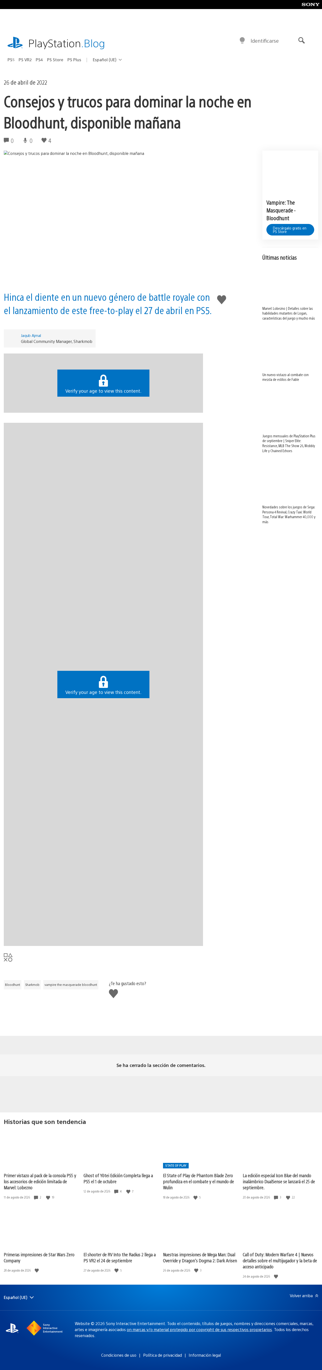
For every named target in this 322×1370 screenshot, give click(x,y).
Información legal (205, 1355)
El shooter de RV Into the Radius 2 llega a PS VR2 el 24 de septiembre (120, 1257)
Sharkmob (32, 985)
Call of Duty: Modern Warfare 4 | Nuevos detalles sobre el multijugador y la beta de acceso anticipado (280, 1260)
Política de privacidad (162, 1355)
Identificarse (265, 40)
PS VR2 (25, 59)
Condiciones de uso (118, 1355)
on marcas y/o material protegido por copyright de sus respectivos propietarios (199, 1329)
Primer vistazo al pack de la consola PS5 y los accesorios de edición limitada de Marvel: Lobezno (40, 1181)
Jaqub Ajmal (31, 335)
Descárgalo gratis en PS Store (289, 230)
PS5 (11, 59)
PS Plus (74, 59)
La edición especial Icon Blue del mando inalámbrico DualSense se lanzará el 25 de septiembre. (279, 1181)
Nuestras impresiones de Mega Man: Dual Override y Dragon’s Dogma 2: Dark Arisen (200, 1257)
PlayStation (66, 43)
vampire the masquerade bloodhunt (71, 985)
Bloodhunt (12, 985)
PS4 (39, 59)
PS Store (55, 59)
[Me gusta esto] (48, 1197)
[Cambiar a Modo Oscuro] (242, 40)
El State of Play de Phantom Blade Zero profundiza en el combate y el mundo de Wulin (198, 1181)
